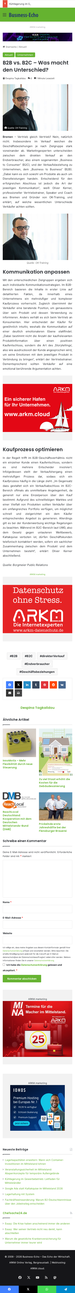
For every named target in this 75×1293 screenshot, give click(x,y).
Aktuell (23, 46)
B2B (14, 656)
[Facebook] (9, 685)
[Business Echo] (23, 14)
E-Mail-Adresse (13, 917)
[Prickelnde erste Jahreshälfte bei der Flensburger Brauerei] (55, 806)
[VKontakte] (62, 685)
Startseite (11, 46)
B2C (30, 656)
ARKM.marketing (37, 27)
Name (7, 902)
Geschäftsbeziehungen (38, 672)
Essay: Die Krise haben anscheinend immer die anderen (37, 1223)
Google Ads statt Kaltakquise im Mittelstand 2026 (34, 1188)
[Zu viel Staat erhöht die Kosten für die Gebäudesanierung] (55, 752)
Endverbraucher (38, 664)
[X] (18, 685)
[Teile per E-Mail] (9, 693)
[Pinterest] (44, 685)
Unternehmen (25, 54)
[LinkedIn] (27, 685)
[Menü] (4, 16)
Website (7, 933)
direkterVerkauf (53, 656)
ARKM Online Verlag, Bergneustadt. (29, 1262)
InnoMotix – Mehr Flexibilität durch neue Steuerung (18, 764)
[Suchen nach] (70, 16)
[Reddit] (53, 685)
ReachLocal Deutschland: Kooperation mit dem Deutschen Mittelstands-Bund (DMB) (17, 820)
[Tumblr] (36, 685)
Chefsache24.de (15, 1213)
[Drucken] (18, 693)
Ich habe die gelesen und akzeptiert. (32, 967)
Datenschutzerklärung (12, 951)
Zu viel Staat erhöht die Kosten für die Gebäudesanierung (54, 782)
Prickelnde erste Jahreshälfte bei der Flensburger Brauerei (53, 827)
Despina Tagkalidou (15, 78)
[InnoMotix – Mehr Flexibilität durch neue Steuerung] (19, 743)
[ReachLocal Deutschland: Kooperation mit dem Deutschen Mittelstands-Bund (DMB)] (19, 800)
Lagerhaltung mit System (19, 1194)
